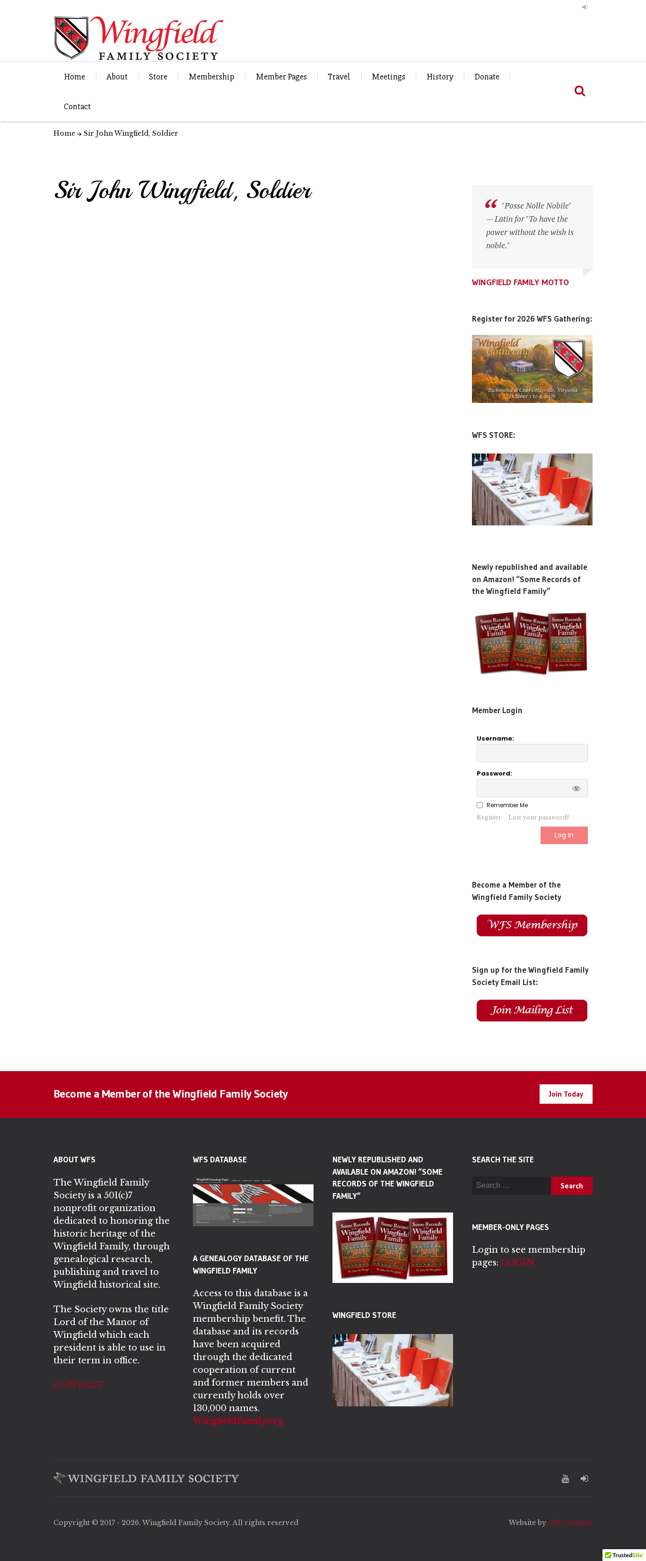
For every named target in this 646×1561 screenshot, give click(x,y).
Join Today (566, 1094)
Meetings (388, 76)
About (117, 76)
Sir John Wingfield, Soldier (131, 133)
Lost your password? (538, 817)
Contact (77, 106)
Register (489, 817)
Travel (339, 76)
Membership (212, 76)
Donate (487, 76)
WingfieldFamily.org (238, 1421)
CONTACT (78, 1385)
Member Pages (281, 76)
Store (158, 76)
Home (74, 76)
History (440, 76)
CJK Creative (570, 1522)
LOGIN (517, 1262)
